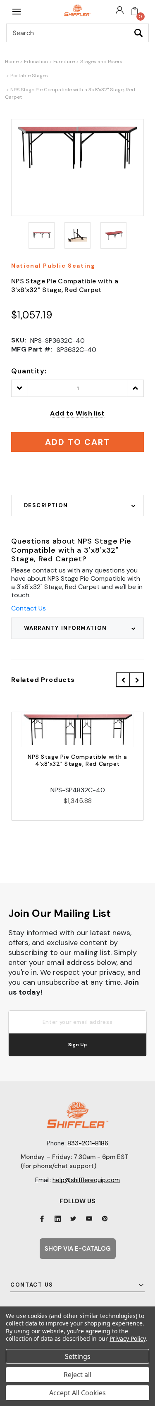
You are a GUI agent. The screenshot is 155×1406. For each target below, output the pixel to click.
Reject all (77, 1374)
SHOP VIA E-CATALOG (78, 1248)
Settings (78, 1356)
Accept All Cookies (77, 1392)
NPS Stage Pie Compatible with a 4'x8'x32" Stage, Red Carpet (77, 760)
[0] (135, 12)
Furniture (64, 61)
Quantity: (29, 370)
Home (12, 61)
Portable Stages (29, 75)
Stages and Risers (101, 61)
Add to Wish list (77, 413)
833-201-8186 (87, 1143)
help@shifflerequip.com (86, 1180)
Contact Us (28, 608)
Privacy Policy (127, 1338)
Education (36, 61)
